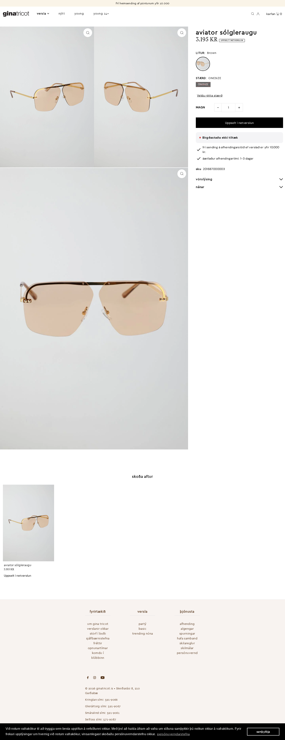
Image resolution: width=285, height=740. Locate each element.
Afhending (187, 624)
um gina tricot (97, 624)
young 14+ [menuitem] (101, 13)
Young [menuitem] (79, 13)
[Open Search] (252, 14)
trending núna (142, 633)
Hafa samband (187, 638)
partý (143, 624)
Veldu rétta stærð (209, 95)
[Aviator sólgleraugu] (28, 523)
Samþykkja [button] (263, 731)
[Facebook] (88, 678)
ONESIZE (203, 84)
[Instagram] (94, 678)
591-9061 (113, 713)
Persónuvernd (187, 653)
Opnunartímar (98, 648)
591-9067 (114, 706)
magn (200, 107)
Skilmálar (187, 648)
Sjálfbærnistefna (98, 638)
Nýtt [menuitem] (62, 13)
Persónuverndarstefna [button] (173, 734)
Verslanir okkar (98, 628)
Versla (41, 13)
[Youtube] (102, 678)
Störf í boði (98, 633)
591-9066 (111, 699)
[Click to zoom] (87, 32)
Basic (142, 628)
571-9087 (109, 719)
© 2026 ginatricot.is (99, 688)
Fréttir (97, 643)
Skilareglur (187, 643)
